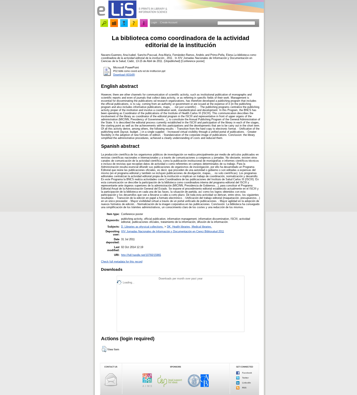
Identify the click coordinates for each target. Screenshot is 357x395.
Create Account (168, 22)
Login (154, 22)
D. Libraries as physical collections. (142, 226)
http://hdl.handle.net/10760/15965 (141, 255)
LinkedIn (246, 383)
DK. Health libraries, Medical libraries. (189, 226)
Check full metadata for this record (121, 261)
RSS (244, 388)
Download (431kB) (124, 74)
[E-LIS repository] (132, 17)
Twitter (245, 378)
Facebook (247, 373)
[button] (104, 349)
